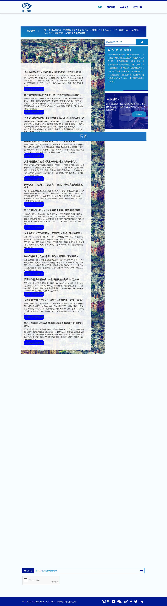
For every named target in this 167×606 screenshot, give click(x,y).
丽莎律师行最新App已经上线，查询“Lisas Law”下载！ (115, 30)
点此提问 (139, 114)
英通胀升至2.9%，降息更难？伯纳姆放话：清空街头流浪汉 (53, 71)
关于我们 (137, 7)
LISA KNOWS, (30, 602)
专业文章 (124, 7)
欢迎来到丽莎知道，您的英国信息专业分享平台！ (67, 30)
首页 (100, 7)
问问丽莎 (111, 7)
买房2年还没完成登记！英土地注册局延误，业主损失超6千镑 (54, 118)
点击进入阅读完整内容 (34, 89)
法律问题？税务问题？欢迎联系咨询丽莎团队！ (66, 33)
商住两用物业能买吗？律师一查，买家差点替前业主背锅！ (52, 95)
